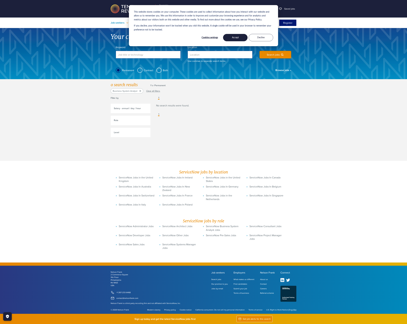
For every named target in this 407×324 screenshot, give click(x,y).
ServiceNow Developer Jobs (134, 235)
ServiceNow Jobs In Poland (177, 204)
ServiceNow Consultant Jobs (265, 226)
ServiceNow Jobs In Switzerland (136, 195)
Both (165, 70)
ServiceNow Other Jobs (175, 235)
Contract (148, 70)
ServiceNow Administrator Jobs (136, 226)
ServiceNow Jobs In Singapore (266, 195)
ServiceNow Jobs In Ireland (177, 177)
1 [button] (158, 97)
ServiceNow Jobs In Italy (132, 204)
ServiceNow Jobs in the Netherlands (219, 197)
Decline (261, 37)
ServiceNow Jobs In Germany (222, 186)
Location (192, 47)
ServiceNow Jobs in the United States (223, 179)
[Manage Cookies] (7, 316)
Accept (235, 37)
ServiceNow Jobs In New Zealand (176, 188)
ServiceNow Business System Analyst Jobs (222, 227)
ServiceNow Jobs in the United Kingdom (136, 179)
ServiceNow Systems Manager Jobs (179, 246)
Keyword (120, 47)
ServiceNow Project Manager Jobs (265, 237)
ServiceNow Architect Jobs (177, 226)
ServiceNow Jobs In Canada (264, 177)
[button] (156, 97)
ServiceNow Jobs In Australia (135, 186)
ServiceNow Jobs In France (177, 195)
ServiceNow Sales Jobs (132, 244)
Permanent (128, 70)
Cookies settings (210, 37)
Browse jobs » (283, 70)
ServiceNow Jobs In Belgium (265, 186)
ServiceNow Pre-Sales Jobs (221, 235)
